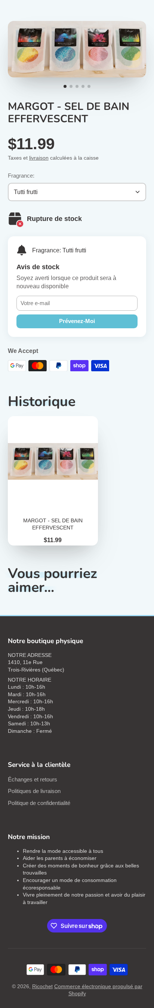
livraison (39, 158)
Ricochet (42, 986)
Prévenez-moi (77, 321)
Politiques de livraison (34, 791)
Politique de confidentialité (39, 803)
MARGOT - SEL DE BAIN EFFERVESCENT (53, 481)
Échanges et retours (32, 779)
